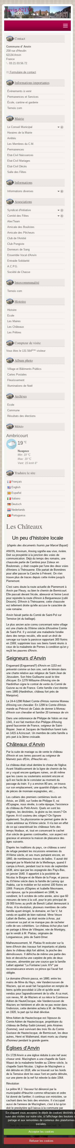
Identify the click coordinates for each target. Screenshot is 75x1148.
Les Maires (14, 321)
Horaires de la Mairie (19, 132)
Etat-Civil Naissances (20, 155)
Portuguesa (18, 515)
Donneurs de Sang (18, 249)
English (15, 487)
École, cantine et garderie (22, 102)
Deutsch (16, 504)
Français (16, 481)
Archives (21, 396)
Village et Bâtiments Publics (24, 368)
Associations (23, 201)
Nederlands (18, 509)
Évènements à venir (19, 91)
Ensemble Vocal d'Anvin (21, 255)
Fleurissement (15, 380)
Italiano (15, 498)
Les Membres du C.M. (20, 143)
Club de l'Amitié (16, 238)
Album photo (24, 360)
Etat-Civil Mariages (18, 160)
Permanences (15, 149)
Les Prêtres (14, 332)
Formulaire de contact (22, 72)
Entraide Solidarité (18, 260)
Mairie (19, 118)
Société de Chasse (18, 272)
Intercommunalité (27, 282)
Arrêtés (11, 138)
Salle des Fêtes (16, 172)
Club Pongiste (15, 243)
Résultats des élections (21, 416)
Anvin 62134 (18, 9)
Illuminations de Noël (19, 385)
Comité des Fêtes (34, 215)
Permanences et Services (23, 96)
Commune (13, 410)
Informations (23, 182)
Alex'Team (13, 221)
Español (16, 492)
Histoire (20, 301)
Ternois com (14, 108)
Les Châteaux (15, 326)
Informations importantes (32, 82)
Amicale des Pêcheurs (21, 232)
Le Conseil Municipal (34, 127)
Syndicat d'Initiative (34, 210)
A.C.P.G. (12, 266)
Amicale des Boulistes (20, 227)
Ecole (10, 315)
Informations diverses (34, 191)
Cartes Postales (17, 374)
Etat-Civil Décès (17, 166)
